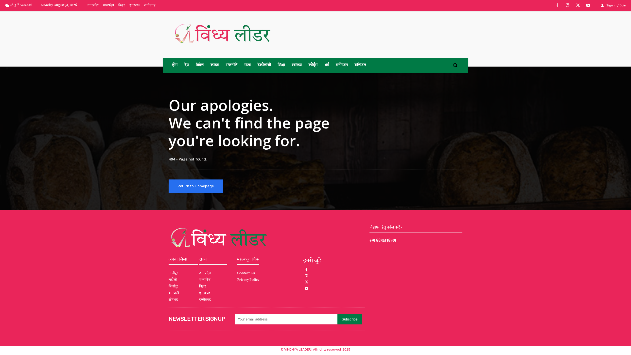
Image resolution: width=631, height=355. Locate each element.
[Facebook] (557, 5)
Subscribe (350, 319)
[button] (455, 65)
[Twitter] (578, 5)
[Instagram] (567, 5)
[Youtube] (588, 5)
